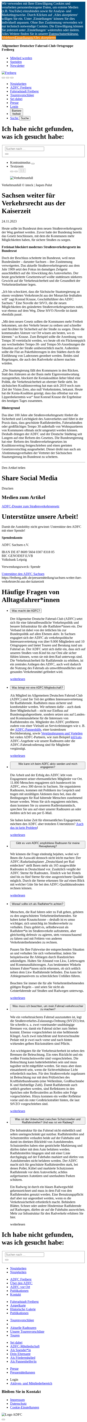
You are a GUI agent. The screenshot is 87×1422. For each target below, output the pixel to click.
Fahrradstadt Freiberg (24, 91)
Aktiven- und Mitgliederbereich (31, 1383)
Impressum (17, 1400)
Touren (15, 1335)
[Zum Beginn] (3, 1419)
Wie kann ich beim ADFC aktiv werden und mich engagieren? (47, 765)
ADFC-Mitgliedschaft (24, 1346)
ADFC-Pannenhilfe (28, 729)
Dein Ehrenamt (20, 1354)
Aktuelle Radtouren (23, 1328)
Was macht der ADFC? (26, 610)
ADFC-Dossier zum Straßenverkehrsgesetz (30, 506)
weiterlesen (17, 679)
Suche (14, 118)
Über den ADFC (21, 1283)
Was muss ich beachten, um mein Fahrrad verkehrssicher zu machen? (47, 1008)
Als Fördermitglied (22, 1357)
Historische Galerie (23, 1309)
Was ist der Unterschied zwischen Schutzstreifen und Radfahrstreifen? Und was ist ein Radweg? (47, 1121)
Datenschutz (18, 1403)
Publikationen (19, 1290)
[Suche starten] (6, 154)
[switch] (33, 163)
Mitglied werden (21, 58)
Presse (14, 102)
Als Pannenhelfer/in (23, 1361)
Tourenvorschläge (22, 95)
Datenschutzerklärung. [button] (64, 34)
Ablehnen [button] (8, 37)
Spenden (16, 62)
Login (14, 106)
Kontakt (15, 1294)
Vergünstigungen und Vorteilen (62, 733)
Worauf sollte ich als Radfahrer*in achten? (37, 904)
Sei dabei (16, 99)
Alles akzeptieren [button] (44, 37)
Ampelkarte (18, 1305)
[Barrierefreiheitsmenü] (3, 77)
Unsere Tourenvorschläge (27, 1331)
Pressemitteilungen (22, 1372)
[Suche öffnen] (7, 77)
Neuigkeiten (18, 84)
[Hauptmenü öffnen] (12, 77)
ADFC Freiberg (20, 87)
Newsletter (17, 65)
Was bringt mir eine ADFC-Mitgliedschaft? (37, 687)
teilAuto (76, 737)
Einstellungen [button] (24, 37)
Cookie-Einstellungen (24, 1407)
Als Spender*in (20, 1350)
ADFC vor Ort (20, 1287)
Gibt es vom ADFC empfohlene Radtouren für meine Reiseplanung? (48, 844)
